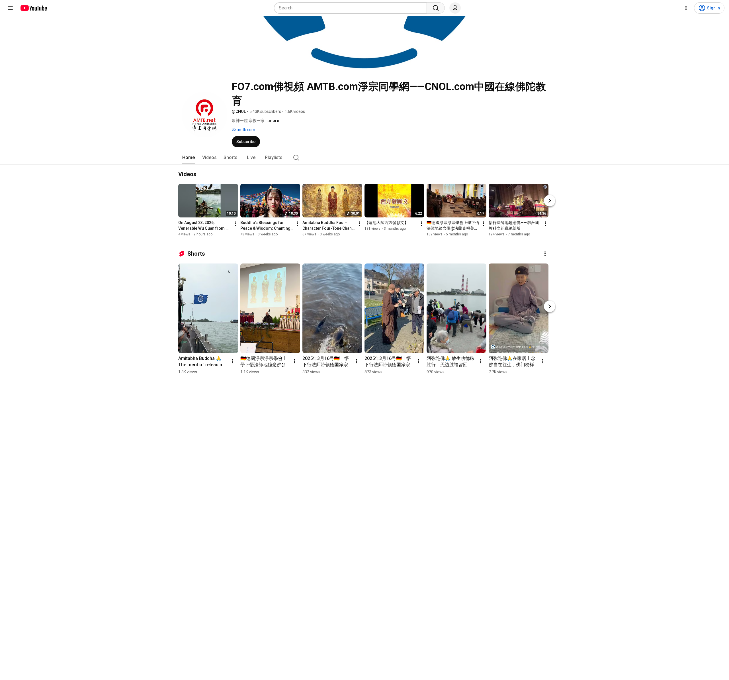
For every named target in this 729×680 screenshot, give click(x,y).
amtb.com (245, 129)
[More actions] (235, 223)
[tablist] (364, 157)
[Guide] (10, 8)
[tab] (188, 157)
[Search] (436, 8)
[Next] (549, 200)
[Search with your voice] (455, 8)
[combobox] (352, 8)
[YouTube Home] (33, 8)
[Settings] (686, 8)
